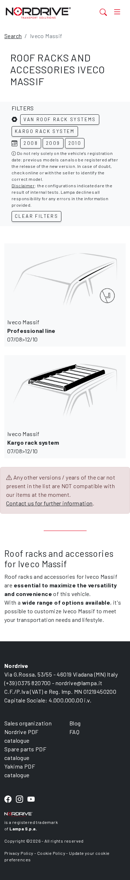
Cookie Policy (51, 853)
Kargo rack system (45, 131)
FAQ (74, 731)
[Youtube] (31, 799)
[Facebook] (8, 799)
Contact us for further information (49, 503)
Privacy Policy (19, 853)
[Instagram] (19, 799)
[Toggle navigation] (117, 12)
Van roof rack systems (59, 119)
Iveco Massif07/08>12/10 (31, 330)
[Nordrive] (45, 12)
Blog (75, 723)
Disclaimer (23, 185)
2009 (53, 143)
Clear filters (36, 216)
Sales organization (28, 723)
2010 (75, 143)
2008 (30, 143)
